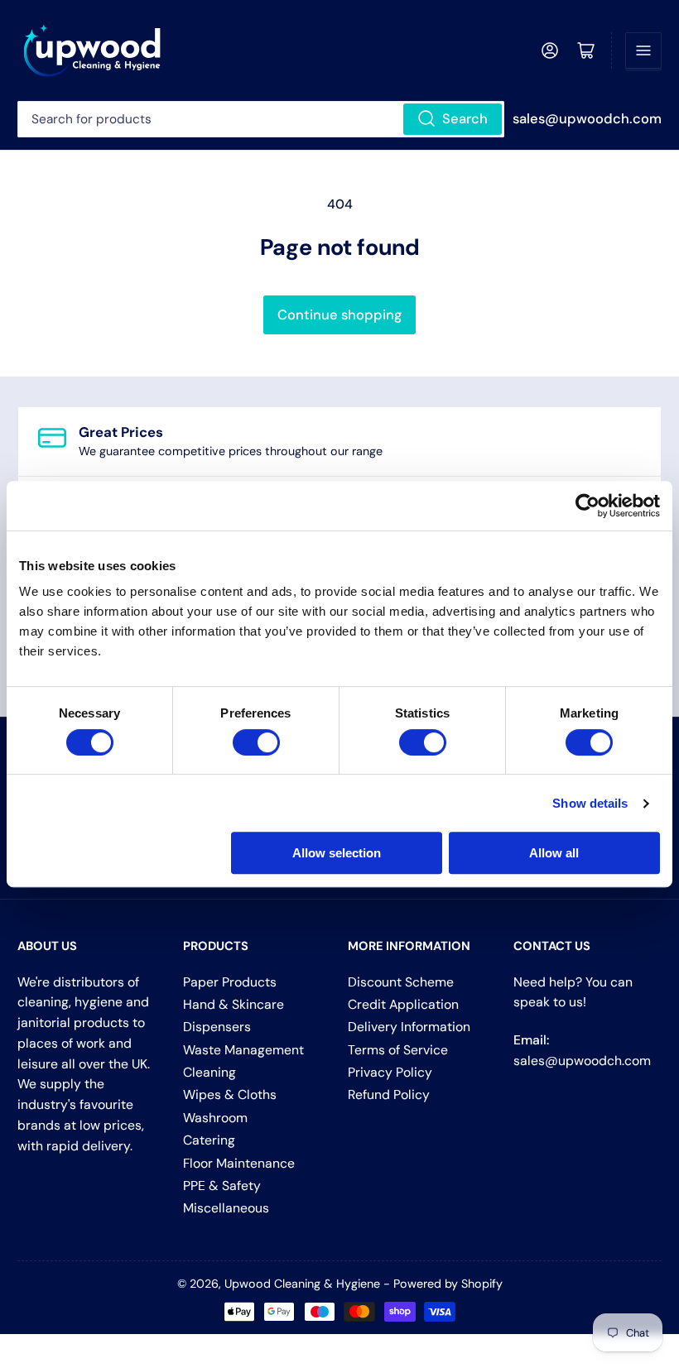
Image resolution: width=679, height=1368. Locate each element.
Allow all (554, 853)
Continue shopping (339, 315)
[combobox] (260, 119)
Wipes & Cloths (230, 1094)
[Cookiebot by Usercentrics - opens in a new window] (587, 505)
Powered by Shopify (448, 1283)
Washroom (215, 1117)
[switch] (256, 742)
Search (465, 118)
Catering (209, 1140)
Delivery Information (409, 1026)
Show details (590, 803)
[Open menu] (643, 50)
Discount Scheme (401, 982)
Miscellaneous (226, 1208)
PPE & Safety (222, 1185)
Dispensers (217, 1026)
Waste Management (243, 1049)
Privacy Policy (390, 1072)
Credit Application (403, 1004)
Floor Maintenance (239, 1163)
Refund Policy (389, 1094)
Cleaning (209, 1072)
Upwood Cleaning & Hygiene (302, 1283)
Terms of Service (398, 1049)
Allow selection (336, 853)
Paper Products (230, 982)
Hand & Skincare (233, 1004)
